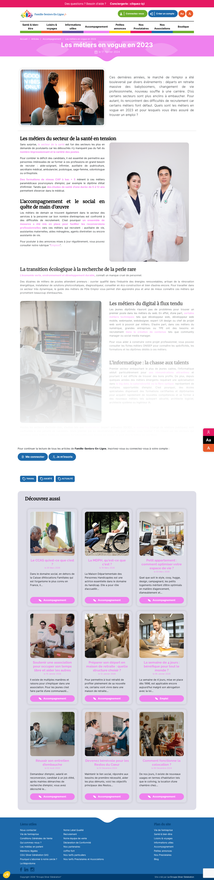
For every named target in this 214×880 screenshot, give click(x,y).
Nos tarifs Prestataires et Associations (83, 859)
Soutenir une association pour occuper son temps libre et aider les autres (52, 666)
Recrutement (70, 834)
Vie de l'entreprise (163, 830)
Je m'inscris (64, 456)
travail (30, 479)
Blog (156, 859)
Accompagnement (52, 39)
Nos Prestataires (163, 855)
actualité (67, 479)
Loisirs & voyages (163, 838)
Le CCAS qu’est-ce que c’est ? (52, 562)
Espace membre (208, 432)
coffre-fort (69, 851)
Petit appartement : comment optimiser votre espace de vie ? (161, 564)
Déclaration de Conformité (77, 842)
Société (48, 479)
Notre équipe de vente (75, 838)
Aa (182, 13)
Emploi (163, 698)
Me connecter (34, 456)
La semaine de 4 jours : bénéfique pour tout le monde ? (162, 666)
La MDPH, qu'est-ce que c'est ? (107, 562)
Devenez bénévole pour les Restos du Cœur (107, 762)
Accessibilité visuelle (208, 448)
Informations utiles (163, 842)
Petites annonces (163, 851)
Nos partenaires (71, 846)
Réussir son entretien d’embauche (52, 762)
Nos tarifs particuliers (74, 855)
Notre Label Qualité (73, 830)
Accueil (23, 39)
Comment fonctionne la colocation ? (161, 762)
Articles (35, 39)
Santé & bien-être (163, 834)
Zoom (208, 440)
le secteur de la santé (51, 144)
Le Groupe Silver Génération (180, 877)
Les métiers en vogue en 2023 (80, 39)
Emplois (55, 245)
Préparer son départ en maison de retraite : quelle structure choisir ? (107, 666)
